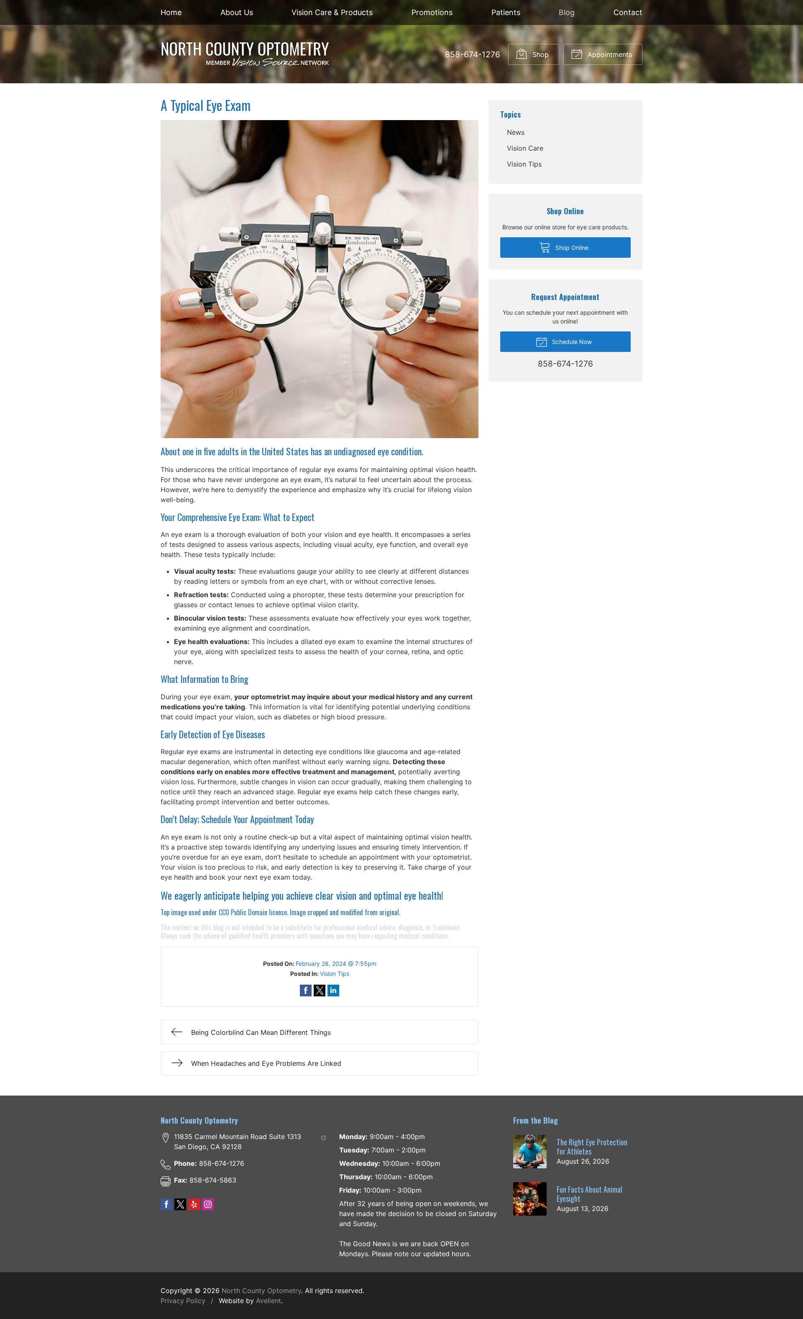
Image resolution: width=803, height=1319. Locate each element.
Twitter (180, 1204)
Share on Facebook (306, 990)
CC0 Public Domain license (253, 912)
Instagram (208, 1204)
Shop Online (571, 247)
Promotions (432, 12)
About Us (236, 12)
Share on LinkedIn (333, 990)
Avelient (268, 1300)
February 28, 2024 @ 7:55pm (336, 963)
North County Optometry (261, 1290)
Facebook (166, 1204)
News (515, 132)
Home (171, 12)
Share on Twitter (319, 990)
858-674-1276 (472, 54)
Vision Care (525, 148)
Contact (628, 12)
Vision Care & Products (332, 12)
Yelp (194, 1204)
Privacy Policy (183, 1300)
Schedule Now (571, 341)
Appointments (609, 54)
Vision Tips (334, 973)
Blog (567, 12)
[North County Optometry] (245, 54)
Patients (505, 12)
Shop (539, 54)
